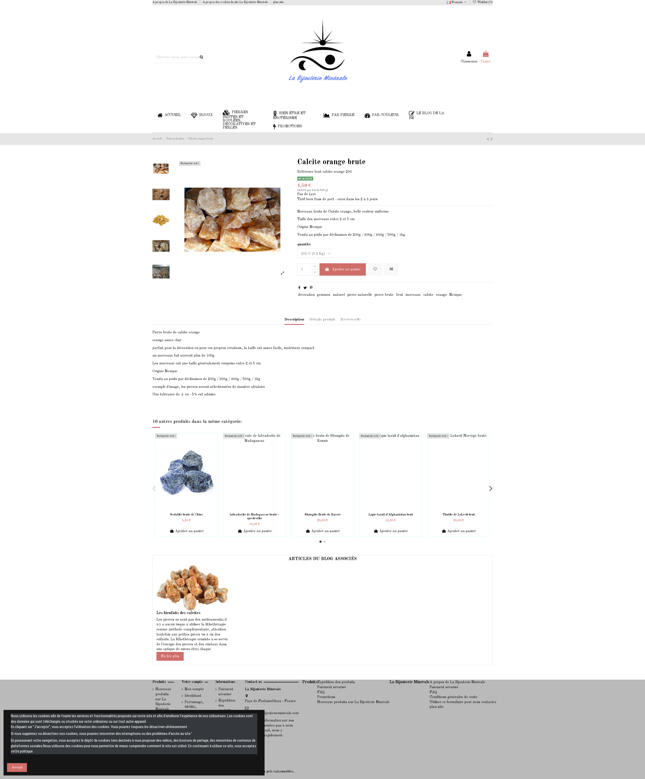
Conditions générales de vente (453, 697)
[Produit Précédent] (492, 139)
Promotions (326, 697)
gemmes (323, 295)
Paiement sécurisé (225, 691)
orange (441, 295)
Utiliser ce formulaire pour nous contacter (463, 702)
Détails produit (322, 320)
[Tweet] (305, 288)
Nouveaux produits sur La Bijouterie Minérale (163, 699)
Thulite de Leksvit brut (458, 514)
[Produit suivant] (489, 139)
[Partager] (299, 288)
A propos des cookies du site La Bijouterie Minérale (236, 2)
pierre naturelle (359, 295)
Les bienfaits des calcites (178, 613)
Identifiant (193, 696)
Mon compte (194, 689)
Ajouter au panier (346, 269)
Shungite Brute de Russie (323, 514)
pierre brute (384, 295)
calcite (428, 295)
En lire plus (170, 656)
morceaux (413, 295)
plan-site (278, 2)
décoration (306, 295)
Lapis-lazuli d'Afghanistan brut (390, 514)
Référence (305, 172)
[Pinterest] (311, 288)
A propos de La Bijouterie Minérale (175, 2)
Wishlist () (484, 2)
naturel (339, 295)
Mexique (455, 295)
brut (399, 295)
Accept (17, 767)
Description (294, 320)
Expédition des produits (226, 705)
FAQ (321, 692)
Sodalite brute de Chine (186, 514)
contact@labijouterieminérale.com (272, 713)
